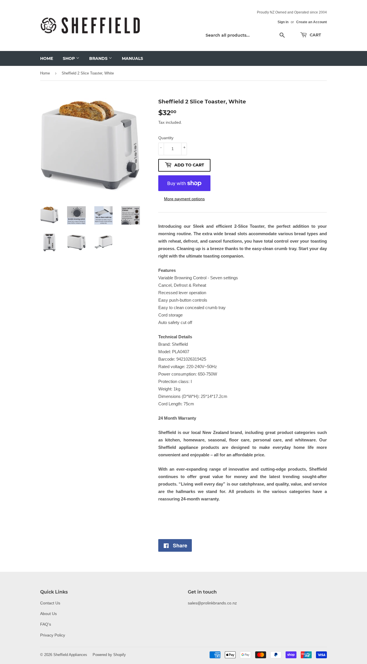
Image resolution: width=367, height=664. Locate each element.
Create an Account (311, 22)
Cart (315, 35)
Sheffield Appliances (70, 654)
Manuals (132, 58)
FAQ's (45, 624)
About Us (48, 613)
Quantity (165, 137)
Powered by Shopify (109, 654)
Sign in (283, 22)
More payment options (184, 199)
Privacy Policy (52, 635)
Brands (99, 58)
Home (46, 58)
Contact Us (50, 603)
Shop (69, 58)
